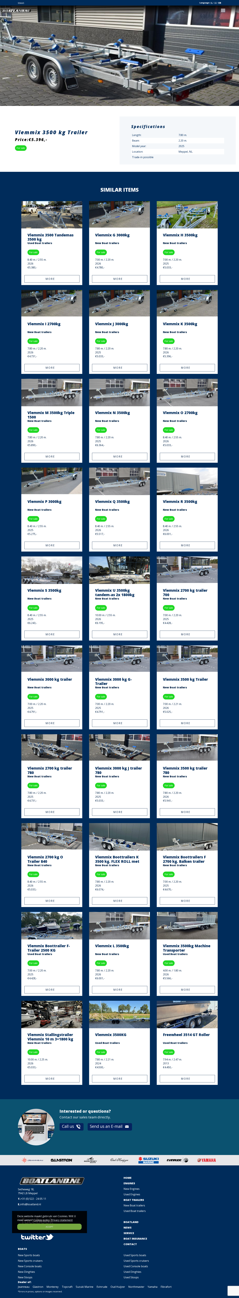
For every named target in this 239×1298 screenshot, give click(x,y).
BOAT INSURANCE (135, 1238)
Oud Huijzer (118, 1287)
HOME (128, 1178)
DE (215, 2)
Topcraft (67, 1287)
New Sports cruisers (30, 1261)
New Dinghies (26, 1272)
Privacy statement (62, 1220)
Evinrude (102, 1287)
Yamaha (152, 1287)
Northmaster (136, 1287)
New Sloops (25, 1277)
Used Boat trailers (135, 1211)
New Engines (131, 1189)
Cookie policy (41, 1220)
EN (219, 2)
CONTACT (130, 1244)
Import (21, 2)
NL (212, 2)
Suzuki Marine (84, 1287)
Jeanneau (23, 1287)
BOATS (22, 1249)
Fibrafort (166, 1287)
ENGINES (129, 1183)
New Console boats (30, 1266)
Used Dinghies (132, 1272)
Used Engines (132, 1194)
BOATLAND (131, 1222)
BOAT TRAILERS (134, 1200)
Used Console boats (136, 1266)
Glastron (38, 1287)
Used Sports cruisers (136, 1261)
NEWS (128, 1227)
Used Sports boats (135, 1255)
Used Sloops (131, 1277)
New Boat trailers (134, 1205)
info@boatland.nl (30, 1204)
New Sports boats (29, 1255)
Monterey (52, 1287)
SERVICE (129, 1233)
